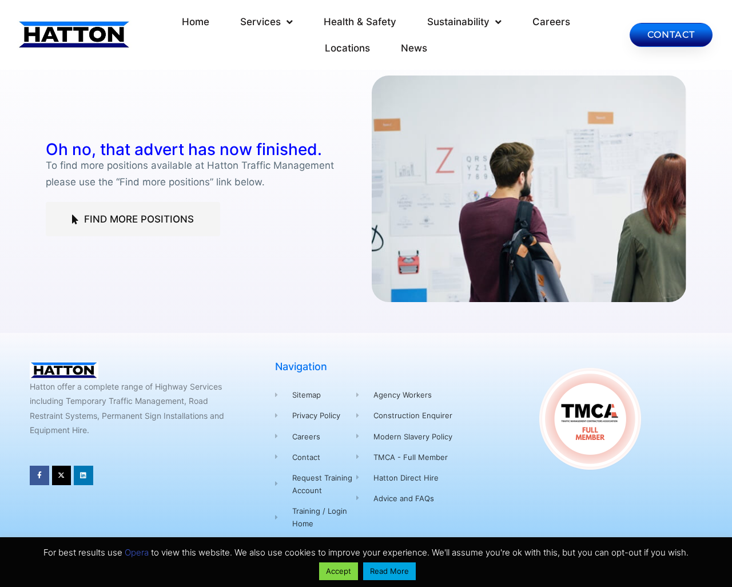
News (414, 48)
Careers (551, 21)
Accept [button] (338, 571)
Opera (137, 552)
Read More (389, 571)
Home (195, 21)
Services (260, 21)
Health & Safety (360, 21)
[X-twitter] (61, 475)
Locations (347, 48)
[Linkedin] (83, 475)
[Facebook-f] (39, 475)
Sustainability (458, 21)
